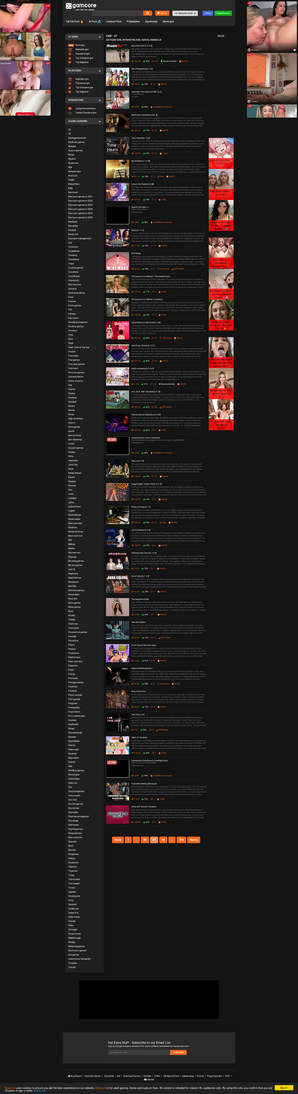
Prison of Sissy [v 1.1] (140, 507)
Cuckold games (75, 268)
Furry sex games (76, 372)
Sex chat (72, 799)
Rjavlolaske (73, 741)
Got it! (284, 1088)
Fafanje (72, 314)
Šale (70, 766)
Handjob (72, 402)
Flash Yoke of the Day (78, 347)
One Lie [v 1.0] (137, 461)
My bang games (76, 561)
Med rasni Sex (75, 523)
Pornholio (73, 686)
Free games (74, 360)
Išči (118, 1076)
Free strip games (76, 364)
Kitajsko (72, 481)
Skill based (73, 825)
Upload (163, 13)
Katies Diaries (74, 473)
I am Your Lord (137, 714)
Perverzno (73, 640)
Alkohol (72, 159)
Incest (71, 443)
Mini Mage (136, 253)
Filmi (70, 339)
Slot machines (75, 837)
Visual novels (74, 934)
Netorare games (76, 590)
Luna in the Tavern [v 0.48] (142, 184)
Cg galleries (74, 251)
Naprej (194, 839)
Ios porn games (75, 448)
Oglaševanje (188, 1076)
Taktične (72, 866)
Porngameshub (76, 682)
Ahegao (72, 146)
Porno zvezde (75, 695)
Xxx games (73, 954)
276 (181, 839)
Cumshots (73, 272)
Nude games (74, 607)
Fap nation (73, 318)
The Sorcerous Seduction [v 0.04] (146, 414)
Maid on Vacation (139, 737)
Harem (71, 406)
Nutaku (71, 615)
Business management (79, 238)
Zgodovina (151, 21)
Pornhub (72, 691)
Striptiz (71, 858)
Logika (71, 510)
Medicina (72, 527)
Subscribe (178, 1052)
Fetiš (70, 335)
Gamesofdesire (76, 376)
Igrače (71, 431)
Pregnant (72, 703)
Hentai (71, 410)
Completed (73, 259)
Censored (73, 247)
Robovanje (73, 749)
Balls (70, 188)
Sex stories (73, 808)
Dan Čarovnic (74, 284)
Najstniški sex (74, 577)
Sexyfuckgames (76, 791)
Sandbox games (76, 770)
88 (163, 839)
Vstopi (208, 13)
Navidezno (73, 582)
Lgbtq (71, 502)
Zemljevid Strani (171, 1076)
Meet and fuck (75, 536)
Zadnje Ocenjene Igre (85, 112)
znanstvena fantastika (79, 959)
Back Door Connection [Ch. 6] (144, 115)
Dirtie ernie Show (76, 293)
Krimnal (72, 485)
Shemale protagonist (78, 816)
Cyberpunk (73, 280)
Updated (72, 904)
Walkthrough (74, 938)
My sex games (75, 565)
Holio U (71, 422)
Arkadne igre (74, 171)
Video (71, 925)
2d (69, 129)
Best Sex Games (93, 1076)
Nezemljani (73, 594)
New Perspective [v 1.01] (142, 69)
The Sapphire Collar (140, 599)
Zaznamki (109, 1076)
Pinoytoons (73, 653)
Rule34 (71, 762)
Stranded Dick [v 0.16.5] (141, 46)
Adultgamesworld (77, 138)
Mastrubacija (74, 515)
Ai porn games (75, 150)
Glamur (71, 389)
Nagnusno (73, 573)
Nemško (72, 586)
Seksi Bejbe (74, 779)
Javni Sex (73, 464)
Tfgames (72, 871)
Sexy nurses (74, 795)
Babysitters (73, 184)
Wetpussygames (76, 946)
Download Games (131, 1076)
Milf (70, 540)
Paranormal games (77, 632)
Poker (71, 670)
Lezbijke (72, 498)
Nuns (70, 611)
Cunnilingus (74, 276)
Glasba (71, 393)
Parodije (72, 636)
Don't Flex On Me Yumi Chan (143, 645)
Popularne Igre (82, 53)
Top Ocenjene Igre (84, 58)
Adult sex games (76, 142)
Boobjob (72, 230)
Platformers (74, 657)
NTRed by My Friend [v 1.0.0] (143, 553)
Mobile (71, 548)
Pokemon (73, 665)
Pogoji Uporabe (214, 1076)
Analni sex (73, 163)
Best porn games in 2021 (80, 196)
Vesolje (71, 921)
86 (145, 839)
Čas (70, 242)
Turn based (73, 883)
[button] (185, 13)
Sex (70, 787)
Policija (71, 674)
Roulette (72, 753)
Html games (74, 427)
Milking (71, 544)
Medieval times (75, 531)
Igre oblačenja (75, 439)
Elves (70, 297)
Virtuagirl (72, 929)
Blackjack (72, 221)
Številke (72, 850)
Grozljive (72, 397)
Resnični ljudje (75, 732)
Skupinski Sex (75, 833)
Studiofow (73, 862)
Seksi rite (72, 783)
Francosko (73, 355)
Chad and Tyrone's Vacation (143, 806)
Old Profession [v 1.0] (140, 530)
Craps (71, 263)
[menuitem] (84, 45)
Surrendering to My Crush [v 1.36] (145, 322)
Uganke (72, 892)
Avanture (72, 175)
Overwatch (73, 628)
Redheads (73, 724)
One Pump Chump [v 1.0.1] (142, 345)
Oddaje (71, 619)
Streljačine (73, 854)
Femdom (72, 330)
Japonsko (73, 460)
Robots (71, 745)
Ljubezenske (74, 506)
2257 (227, 1076)
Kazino (71, 477)
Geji (70, 385)
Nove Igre (168, 21)
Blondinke (73, 226)
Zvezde (72, 967)
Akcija (71, 154)
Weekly (71, 942)
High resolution (75, 418)
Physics (72, 649)
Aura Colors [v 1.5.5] (140, 576)
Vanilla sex (73, 908)
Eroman (72, 301)
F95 (70, 309)
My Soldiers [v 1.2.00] (140, 161)
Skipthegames (75, 829)
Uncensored (74, 896)
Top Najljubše (82, 62)
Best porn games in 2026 (80, 217)
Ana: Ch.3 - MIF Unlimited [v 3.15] (145, 391)
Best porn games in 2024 (80, 209)
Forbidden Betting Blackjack (144, 783)
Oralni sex (73, 624)
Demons (72, 288)
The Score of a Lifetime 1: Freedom (147, 299)
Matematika (74, 519)
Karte (71, 469)
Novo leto (72, 598)
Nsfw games (74, 603)
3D (69, 133)
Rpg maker (73, 758)
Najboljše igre (82, 49)
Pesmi (71, 644)
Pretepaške (74, 707)
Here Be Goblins (138, 622)
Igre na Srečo (74, 435)
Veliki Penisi (74, 917)
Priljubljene (133, 21)
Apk (70, 167)
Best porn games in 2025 (80, 213)
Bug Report (76, 1076)
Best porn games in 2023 (80, 205)
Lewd (71, 494)
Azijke (71, 180)
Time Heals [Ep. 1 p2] (140, 138)
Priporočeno (74, 712)
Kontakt (147, 1076)
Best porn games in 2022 (80, 201)
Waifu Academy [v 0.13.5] (142, 368)
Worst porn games (77, 950)
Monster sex (74, 552)
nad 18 (71, 569)
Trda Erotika (74, 879)
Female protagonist (77, 322)
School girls (73, 774)
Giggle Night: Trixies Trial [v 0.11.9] (146, 484)
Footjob (72, 351)
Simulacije (73, 820)
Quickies (72, 720)
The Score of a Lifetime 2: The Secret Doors (150, 276)
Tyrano (71, 887)
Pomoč (200, 1076)
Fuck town (73, 368)
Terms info (40, 1090)
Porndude (73, 678)
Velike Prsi (73, 913)
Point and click (75, 661)
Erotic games (74, 305)
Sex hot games (75, 804)
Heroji (71, 414)
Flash (70, 343)
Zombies (72, 963)
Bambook (73, 192)
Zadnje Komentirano (85, 108)
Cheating (72, 255)
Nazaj (118, 839)
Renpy (71, 728)
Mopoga (72, 557)
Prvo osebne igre (76, 716)
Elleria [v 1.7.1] (137, 230)
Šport (71, 846)
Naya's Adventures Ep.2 (141, 668)
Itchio (71, 456)
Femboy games (76, 326)
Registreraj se (223, 13)
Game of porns (75, 381)
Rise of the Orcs (138, 691)
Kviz (70, 490)
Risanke (72, 737)
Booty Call (73, 234)
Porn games (74, 699)
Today (71, 875)
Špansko (72, 841)
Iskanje (71, 452)
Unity (70, 900)
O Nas (157, 1076)
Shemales (73, 812)
